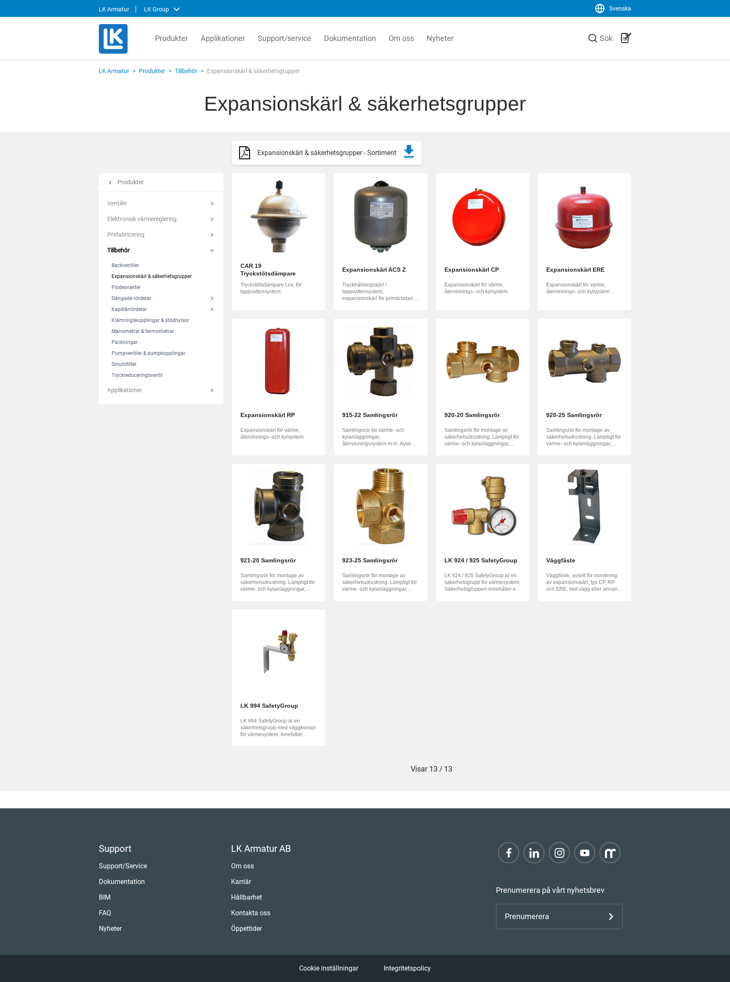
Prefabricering (125, 234)
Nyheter (440, 38)
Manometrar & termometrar (143, 331)
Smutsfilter (124, 364)
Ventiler (117, 203)
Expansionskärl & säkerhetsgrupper (152, 276)
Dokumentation (350, 38)
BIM (105, 897)
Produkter (171, 38)
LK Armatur (114, 71)
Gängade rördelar (131, 298)
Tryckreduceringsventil (137, 375)
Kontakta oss (250, 913)
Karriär (241, 882)
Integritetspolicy (407, 968)
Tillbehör (186, 71)
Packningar (125, 342)
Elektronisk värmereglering (142, 218)
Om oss (401, 38)
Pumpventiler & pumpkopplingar (148, 353)
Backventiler (125, 265)
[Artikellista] (626, 38)
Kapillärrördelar (129, 309)
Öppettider (246, 929)
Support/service (284, 38)
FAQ (105, 913)
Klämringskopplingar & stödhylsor (150, 320)
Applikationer (223, 38)
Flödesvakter (126, 287)
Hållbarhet (246, 897)
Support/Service (123, 866)
